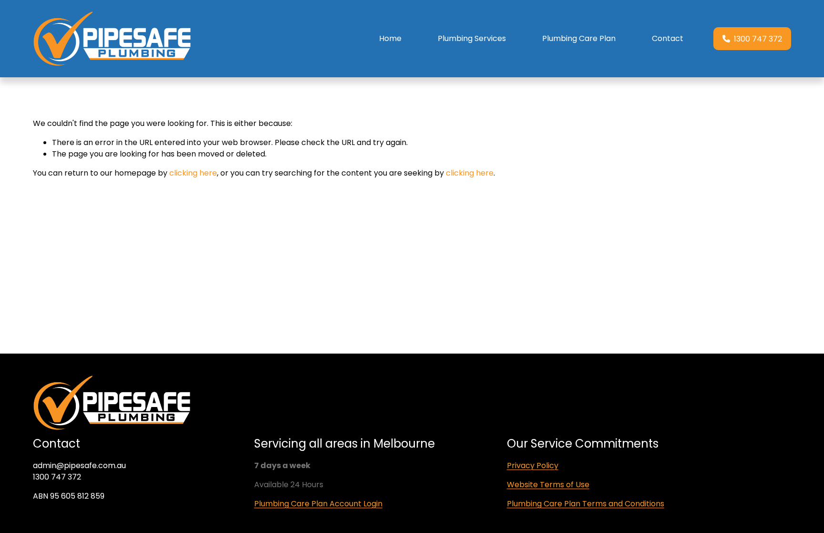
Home (390, 38)
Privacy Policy (532, 465)
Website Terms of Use (548, 484)
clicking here (193, 172)
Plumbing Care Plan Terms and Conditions (585, 503)
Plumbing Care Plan (579, 38)
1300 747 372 (758, 38)
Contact (667, 38)
